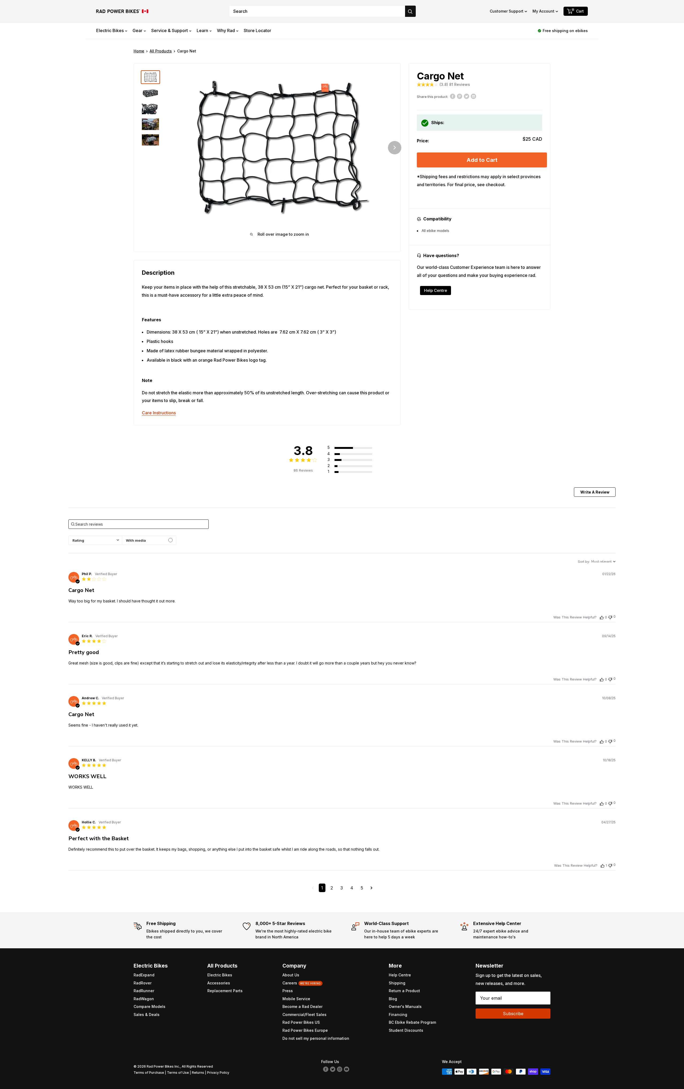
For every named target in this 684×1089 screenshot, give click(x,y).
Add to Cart (482, 160)
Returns (198, 1073)
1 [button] (322, 888)
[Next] (394, 147)
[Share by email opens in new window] (473, 96)
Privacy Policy (218, 1073)
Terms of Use (178, 1073)
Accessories (218, 983)
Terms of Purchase (149, 1073)
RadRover (142, 983)
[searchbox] (138, 524)
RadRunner (144, 990)
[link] (355, 471)
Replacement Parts (225, 990)
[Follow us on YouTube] (346, 1068)
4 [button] (351, 888)
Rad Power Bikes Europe (305, 1030)
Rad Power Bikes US (301, 1022)
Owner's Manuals (405, 1006)
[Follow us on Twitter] (332, 1068)
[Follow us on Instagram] (339, 1068)
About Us (290, 975)
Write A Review (594, 492)
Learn (202, 30)
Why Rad (226, 30)
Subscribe (513, 1013)
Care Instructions (159, 412)
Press (287, 990)
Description (158, 272)
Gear (137, 30)
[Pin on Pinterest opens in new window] (459, 96)
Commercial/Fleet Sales (304, 1014)
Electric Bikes (110, 30)
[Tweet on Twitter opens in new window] (466, 96)
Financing (398, 1014)
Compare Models (149, 1006)
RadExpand (144, 975)
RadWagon (144, 998)
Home (139, 51)
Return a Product (404, 990)
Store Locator (257, 30)
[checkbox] (149, 540)
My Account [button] (543, 11)
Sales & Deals (147, 1014)
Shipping (397, 983)
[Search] (410, 11)
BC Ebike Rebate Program (412, 1022)
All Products (161, 51)
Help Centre (435, 290)
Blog (393, 998)
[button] (508, 11)
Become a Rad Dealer (302, 1006)
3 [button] (341, 888)
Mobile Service (296, 998)
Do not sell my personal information (315, 1038)
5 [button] (362, 888)
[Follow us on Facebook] (325, 1068)
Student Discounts (406, 1030)
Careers (301, 983)
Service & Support (169, 30)
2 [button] (332, 888)
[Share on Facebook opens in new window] (452, 96)
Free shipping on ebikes (565, 30)
